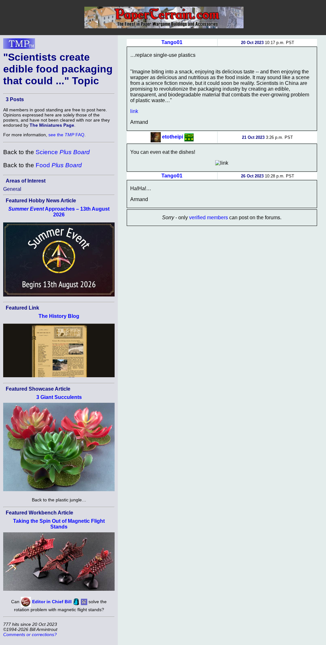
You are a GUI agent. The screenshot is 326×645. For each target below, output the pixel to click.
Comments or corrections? (30, 634)
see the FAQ (66, 134)
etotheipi (172, 136)
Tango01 (171, 42)
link (134, 111)
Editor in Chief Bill (52, 601)
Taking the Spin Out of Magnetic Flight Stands (59, 523)
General (12, 189)
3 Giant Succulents (59, 397)
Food (59, 165)
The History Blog (59, 316)
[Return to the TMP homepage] (19, 45)
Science (63, 152)
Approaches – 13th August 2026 (59, 211)
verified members (208, 217)
